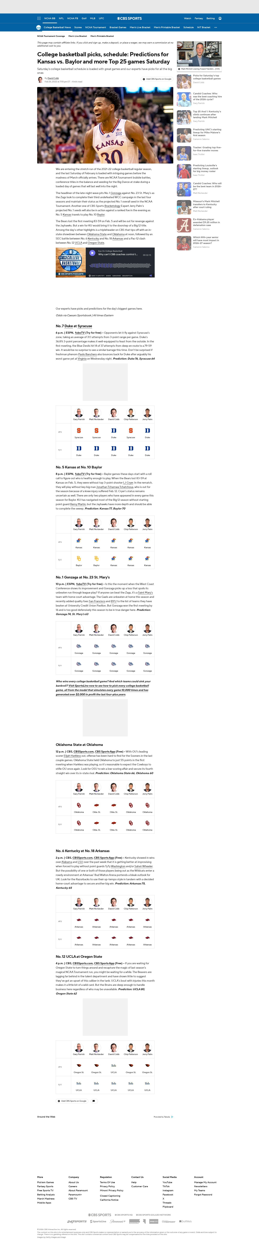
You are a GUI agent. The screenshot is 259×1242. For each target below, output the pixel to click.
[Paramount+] (118, 1220)
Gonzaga (116, 193)
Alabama (66, 862)
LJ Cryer (128, 482)
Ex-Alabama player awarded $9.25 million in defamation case (206, 222)
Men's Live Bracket (77, 36)
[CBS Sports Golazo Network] (153, 1214)
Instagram (168, 1190)
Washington (118, 866)
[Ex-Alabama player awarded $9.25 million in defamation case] (184, 225)
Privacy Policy (107, 1186)
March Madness (45, 1198)
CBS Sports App (105, 751)
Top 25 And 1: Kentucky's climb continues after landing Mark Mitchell (207, 114)
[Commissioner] (137, 1220)
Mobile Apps (44, 1202)
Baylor (100, 214)
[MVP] (153, 1220)
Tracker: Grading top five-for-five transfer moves (207, 149)
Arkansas (117, 238)
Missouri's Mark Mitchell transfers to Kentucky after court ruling (206, 204)
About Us (73, 1182)
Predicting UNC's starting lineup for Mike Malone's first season (207, 132)
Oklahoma (118, 234)
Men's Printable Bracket (102, 36)
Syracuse (85, 326)
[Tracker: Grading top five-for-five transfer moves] (184, 153)
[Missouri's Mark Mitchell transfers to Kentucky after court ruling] (184, 207)
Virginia (82, 358)
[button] (216, 27)
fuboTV (80, 333)
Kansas (67, 214)
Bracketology (112, 206)
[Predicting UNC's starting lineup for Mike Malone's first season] (184, 135)
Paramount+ (75, 1194)
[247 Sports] (77, 1220)
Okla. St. (96, 812)
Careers (72, 1186)
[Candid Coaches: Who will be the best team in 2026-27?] (184, 189)
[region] (199, 53)
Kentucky (93, 238)
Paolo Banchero (87, 354)
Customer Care (139, 1186)
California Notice (109, 1199)
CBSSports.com (84, 751)
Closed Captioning (110, 1195)
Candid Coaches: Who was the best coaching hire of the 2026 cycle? (207, 96)
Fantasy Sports (45, 1186)
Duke (68, 326)
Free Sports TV (45, 1190)
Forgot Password (203, 1194)
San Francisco (97, 601)
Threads (167, 1202)
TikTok (166, 1186)
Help (134, 1182)
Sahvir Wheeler (143, 866)
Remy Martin (78, 504)
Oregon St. (79, 1072)
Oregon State (96, 243)
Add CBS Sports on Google (158, 79)
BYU (114, 601)
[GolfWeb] (185, 1221)
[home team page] (78, 430)
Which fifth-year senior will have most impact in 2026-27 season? (206, 240)
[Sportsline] (98, 1221)
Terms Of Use (107, 1182)
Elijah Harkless (72, 756)
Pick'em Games (45, 1182)
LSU (80, 862)
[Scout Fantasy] (169, 1221)
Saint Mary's (145, 592)
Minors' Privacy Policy (111, 1190)
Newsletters (200, 1186)
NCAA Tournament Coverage (51, 36)
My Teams (199, 1190)
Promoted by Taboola (162, 1117)
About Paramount (78, 1190)
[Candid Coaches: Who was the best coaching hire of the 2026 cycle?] (184, 99)
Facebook (168, 1194)
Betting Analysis (46, 1194)
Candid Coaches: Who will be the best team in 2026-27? (207, 186)
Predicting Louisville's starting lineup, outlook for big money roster (205, 168)
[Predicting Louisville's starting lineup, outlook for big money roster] (184, 171)
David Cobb (53, 78)
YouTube (167, 1182)
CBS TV (72, 1198)
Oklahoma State (97, 234)
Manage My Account (205, 1182)
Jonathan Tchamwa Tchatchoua (114, 487)
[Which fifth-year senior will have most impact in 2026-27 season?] (184, 243)
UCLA (78, 243)
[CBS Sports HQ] (123, 1214)
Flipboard (168, 1206)
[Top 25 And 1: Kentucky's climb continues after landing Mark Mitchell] (184, 117)
